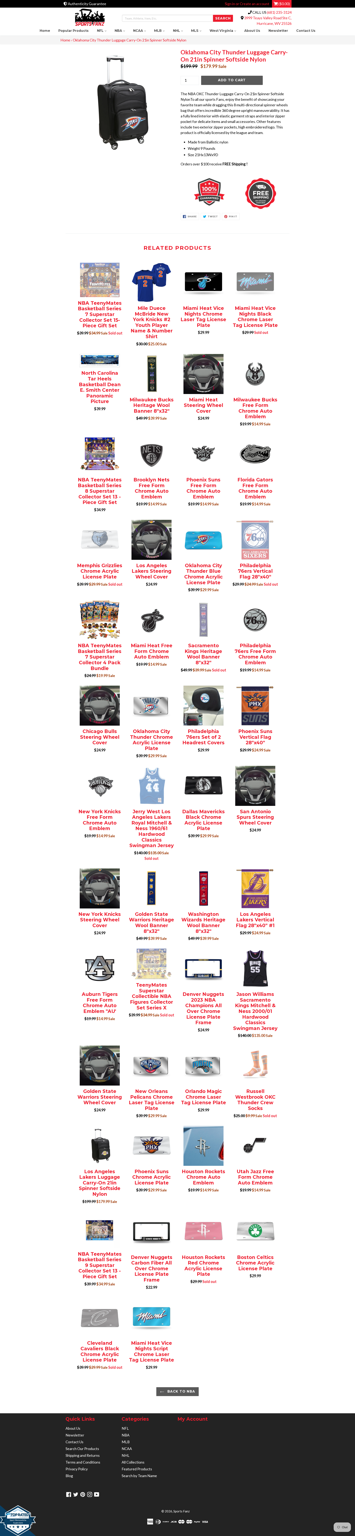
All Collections (133, 1462)
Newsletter (278, 31)
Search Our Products (82, 1448)
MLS (198, 31)
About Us (252, 31)
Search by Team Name (139, 1475)
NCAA (141, 31)
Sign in (230, 3)
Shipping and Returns (83, 1455)
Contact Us (305, 31)
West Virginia (225, 31)
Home (45, 31)
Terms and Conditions (83, 1462)
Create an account (254, 3)
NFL (103, 31)
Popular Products (73, 31)
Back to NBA (180, 1391)
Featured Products (137, 1469)
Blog (69, 1475)
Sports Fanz (181, 1511)
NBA (122, 31)
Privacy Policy (77, 1469)
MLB (161, 31)
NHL (180, 31)
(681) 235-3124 (279, 12)
